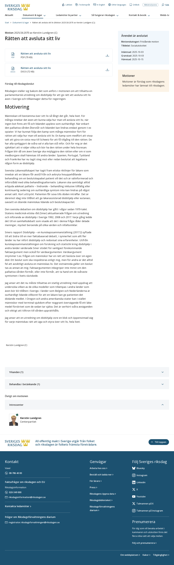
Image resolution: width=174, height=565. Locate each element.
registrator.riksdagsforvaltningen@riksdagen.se (34, 522)
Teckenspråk (84, 4)
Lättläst (69, 4)
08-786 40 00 (15, 473)
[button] (34, 15)
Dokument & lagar (21, 22)
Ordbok (136, 4)
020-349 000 (15, 492)
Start (7, 22)
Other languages (119, 4)
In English (101, 4)
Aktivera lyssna (150, 5)
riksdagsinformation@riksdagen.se (27, 497)
